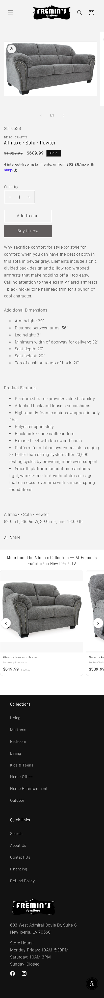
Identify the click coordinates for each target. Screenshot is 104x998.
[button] (10, 12)
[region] (52, 623)
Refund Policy (22, 881)
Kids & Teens (22, 765)
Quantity (11, 187)
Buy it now (28, 230)
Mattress (18, 729)
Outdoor (17, 800)
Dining (15, 753)
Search (16, 833)
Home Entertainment (28, 788)
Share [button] (15, 537)
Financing (18, 869)
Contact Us (20, 857)
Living (15, 718)
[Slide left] (40, 115)
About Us (18, 845)
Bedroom (18, 741)
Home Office (21, 777)
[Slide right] (63, 115)
